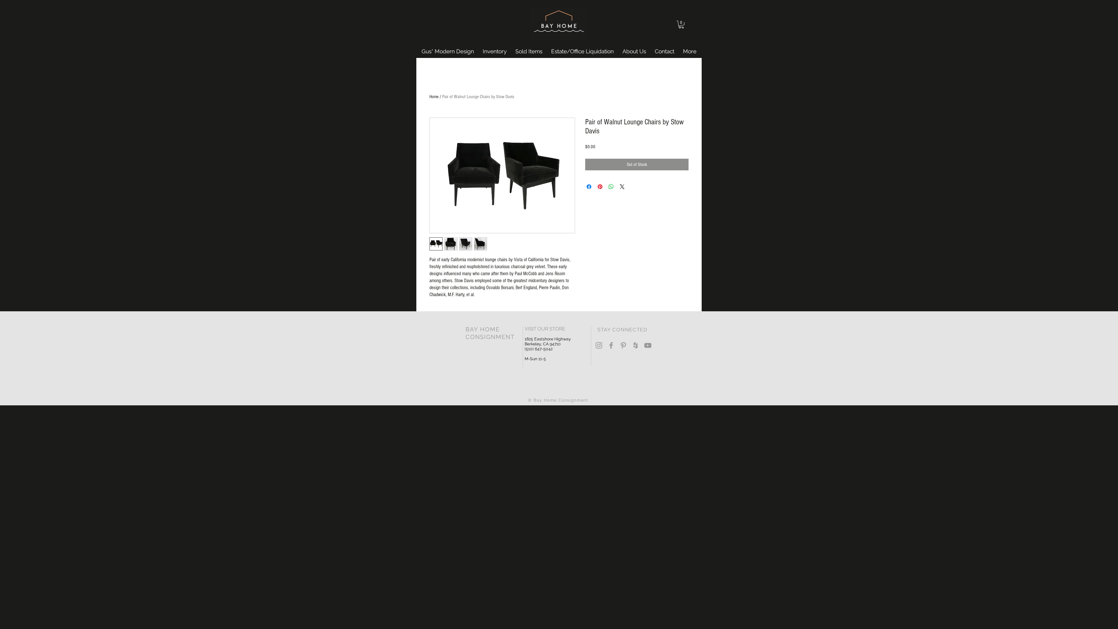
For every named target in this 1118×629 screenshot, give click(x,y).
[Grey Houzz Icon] (635, 345)
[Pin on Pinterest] (600, 186)
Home (433, 96)
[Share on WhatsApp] (611, 186)
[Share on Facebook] (588, 186)
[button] (681, 25)
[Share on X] (622, 186)
